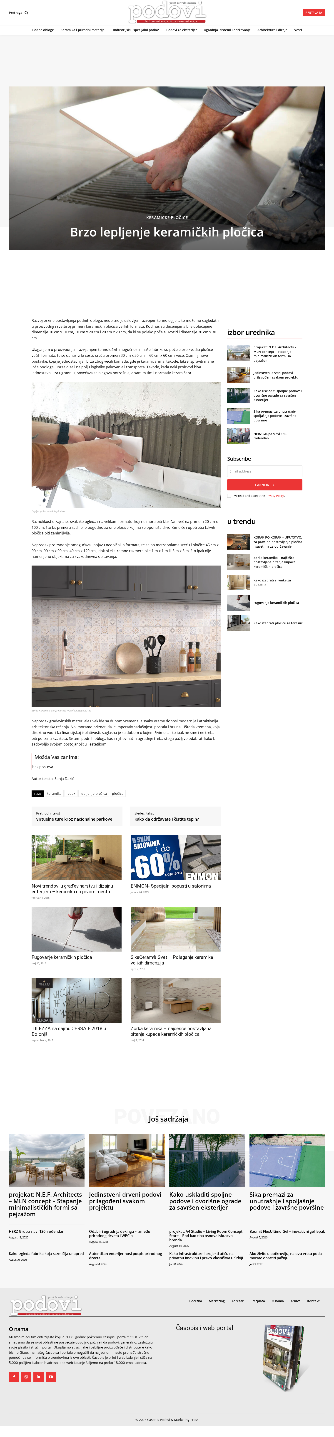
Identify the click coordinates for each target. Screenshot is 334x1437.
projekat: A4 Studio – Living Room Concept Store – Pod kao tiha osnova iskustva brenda (205, 1236)
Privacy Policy (275, 496)
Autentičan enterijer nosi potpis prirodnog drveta (125, 1255)
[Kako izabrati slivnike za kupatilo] (238, 582)
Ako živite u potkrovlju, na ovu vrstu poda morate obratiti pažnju (285, 1255)
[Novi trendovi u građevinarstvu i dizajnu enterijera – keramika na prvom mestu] (77, 857)
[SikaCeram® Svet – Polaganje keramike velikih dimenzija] (176, 929)
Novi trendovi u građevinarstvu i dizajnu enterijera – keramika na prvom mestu (72, 888)
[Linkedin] (38, 1377)
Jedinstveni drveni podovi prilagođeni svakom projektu (276, 375)
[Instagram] (26, 1377)
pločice (118, 793)
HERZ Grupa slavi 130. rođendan (36, 1231)
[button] (19, 12)
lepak (71, 793)
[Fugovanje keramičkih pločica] (77, 929)
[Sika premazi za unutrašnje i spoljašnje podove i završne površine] (238, 415)
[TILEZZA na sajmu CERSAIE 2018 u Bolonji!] (77, 1000)
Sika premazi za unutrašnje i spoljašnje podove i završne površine (275, 415)
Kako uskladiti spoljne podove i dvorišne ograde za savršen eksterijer (278, 395)
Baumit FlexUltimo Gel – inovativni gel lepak (287, 1231)
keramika (54, 793)
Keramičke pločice (167, 217)
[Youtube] (51, 1377)
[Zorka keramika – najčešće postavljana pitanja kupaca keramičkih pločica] (176, 1000)
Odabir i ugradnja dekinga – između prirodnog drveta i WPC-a (119, 1233)
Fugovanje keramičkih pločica (62, 957)
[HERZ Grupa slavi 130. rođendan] (238, 436)
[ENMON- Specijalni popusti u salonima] (176, 857)
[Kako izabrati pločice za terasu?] (238, 623)
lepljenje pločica (93, 793)
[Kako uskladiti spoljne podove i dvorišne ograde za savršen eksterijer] (238, 395)
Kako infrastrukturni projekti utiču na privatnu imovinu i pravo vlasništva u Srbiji (206, 1255)
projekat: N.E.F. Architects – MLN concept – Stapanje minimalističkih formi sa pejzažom (275, 354)
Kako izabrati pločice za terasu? (278, 623)
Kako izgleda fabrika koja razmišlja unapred (46, 1253)
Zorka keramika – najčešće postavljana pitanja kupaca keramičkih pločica (171, 1031)
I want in (262, 485)
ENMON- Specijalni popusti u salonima (171, 886)
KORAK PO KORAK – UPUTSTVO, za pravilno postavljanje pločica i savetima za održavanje (278, 541)
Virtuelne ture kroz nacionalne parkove (74, 819)
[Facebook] (14, 1377)
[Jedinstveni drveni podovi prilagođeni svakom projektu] (238, 375)
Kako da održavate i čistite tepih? (167, 819)
